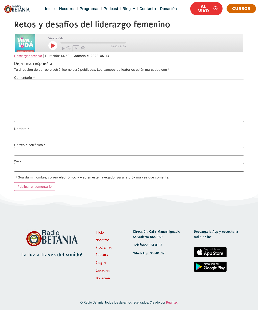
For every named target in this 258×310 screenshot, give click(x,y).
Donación (168, 8)
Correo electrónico (30, 144)
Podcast (111, 8)
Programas (89, 8)
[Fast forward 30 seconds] (83, 48)
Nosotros (67, 8)
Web (17, 161)
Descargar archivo (28, 56)
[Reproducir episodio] (52, 45)
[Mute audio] (62, 48)
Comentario (24, 77)
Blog (127, 8)
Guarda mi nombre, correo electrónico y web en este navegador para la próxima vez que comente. (93, 177)
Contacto (147, 8)
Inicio (50, 8)
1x (76, 48)
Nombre (21, 128)
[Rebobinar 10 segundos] (69, 48)
